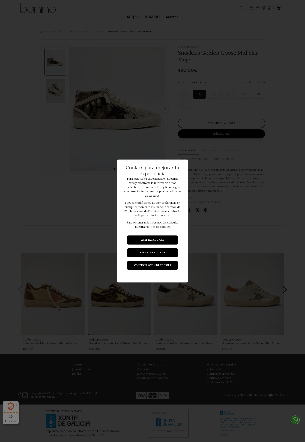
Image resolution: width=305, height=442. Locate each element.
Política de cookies (157, 227)
